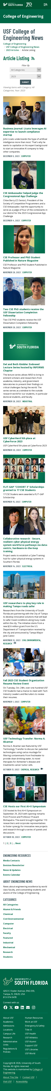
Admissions (8, 1025)
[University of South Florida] (25, 981)
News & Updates (12, 870)
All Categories (10, 904)
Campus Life (9, 1033)
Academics (8, 1021)
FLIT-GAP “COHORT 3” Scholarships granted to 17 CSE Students (23, 488)
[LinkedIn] (22, 1007)
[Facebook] (5, 1007)
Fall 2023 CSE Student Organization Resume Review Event (23, 682)
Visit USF (7, 1081)
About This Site (10, 1077)
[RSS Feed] (33, 58)
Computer (26, 156)
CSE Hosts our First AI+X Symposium (24, 806)
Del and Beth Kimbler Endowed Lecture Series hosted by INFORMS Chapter (23, 367)
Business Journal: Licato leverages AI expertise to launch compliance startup (24, 131)
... (14, 843)
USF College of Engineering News (22, 47)
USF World (30, 1053)
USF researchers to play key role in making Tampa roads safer (23, 604)
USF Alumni (30, 1041)
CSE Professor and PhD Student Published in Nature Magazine (21, 259)
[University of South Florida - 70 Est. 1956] (17, 4)
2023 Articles (12, 50)
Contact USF (28, 1077)
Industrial (27, 401)
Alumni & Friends (12, 909)
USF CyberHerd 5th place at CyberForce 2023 (19, 440)
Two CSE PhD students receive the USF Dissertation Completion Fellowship (23, 312)
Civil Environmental (31, 640)
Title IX (28, 1029)
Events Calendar (11, 874)
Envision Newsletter (13, 865)
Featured (8, 937)
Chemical (25, 769)
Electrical (27, 566)
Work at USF (31, 1021)
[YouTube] (16, 1007)
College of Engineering (23, 16)
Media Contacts (11, 860)
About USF (8, 1017)
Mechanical (9, 947)
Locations (8, 1029)
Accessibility (22, 1081)
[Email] (28, 1007)
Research (7, 643)
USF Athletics (31, 1037)
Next (18, 843)
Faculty (7, 933)
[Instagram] (33, 1007)
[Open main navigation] (45, 4)
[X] (11, 1007)
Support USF (31, 1045)
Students (8, 956)
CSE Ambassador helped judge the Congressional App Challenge (23, 194)
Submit (25, 82)
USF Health (30, 1033)
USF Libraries (31, 1049)
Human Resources (34, 1017)
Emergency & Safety (34, 1025)
